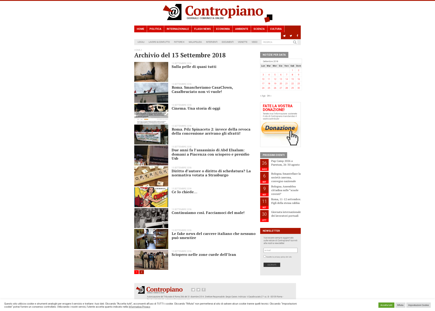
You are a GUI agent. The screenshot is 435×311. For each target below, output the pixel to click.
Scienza (259, 28)
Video (254, 42)
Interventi (212, 42)
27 (281, 88)
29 (292, 88)
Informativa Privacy (139, 306)
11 (269, 79)
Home (140, 28)
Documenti (228, 42)
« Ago (262, 95)
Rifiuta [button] (400, 305)
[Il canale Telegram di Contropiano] (284, 35)
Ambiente (241, 28)
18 (269, 83)
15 (292, 79)
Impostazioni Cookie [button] (418, 305)
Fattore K (179, 42)
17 (263, 83)
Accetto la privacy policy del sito (279, 257)
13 (281, 79)
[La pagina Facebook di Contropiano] (297, 35)
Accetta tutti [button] (386, 305)
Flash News (202, 28)
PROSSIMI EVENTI (274, 155)
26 (275, 88)
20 (281, 83)
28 (286, 88)
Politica (155, 28)
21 (286, 83)
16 (298, 79)
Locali (141, 42)
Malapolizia (195, 42)
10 (263, 79)
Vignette (242, 42)
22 (292, 83)
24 (263, 88)
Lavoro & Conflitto (159, 42)
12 (275, 79)
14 (286, 79)
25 (269, 88)
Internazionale (178, 28)
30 (298, 88)
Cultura (276, 28)
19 (275, 83)
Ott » (269, 95)
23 (298, 83)
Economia (223, 28)
